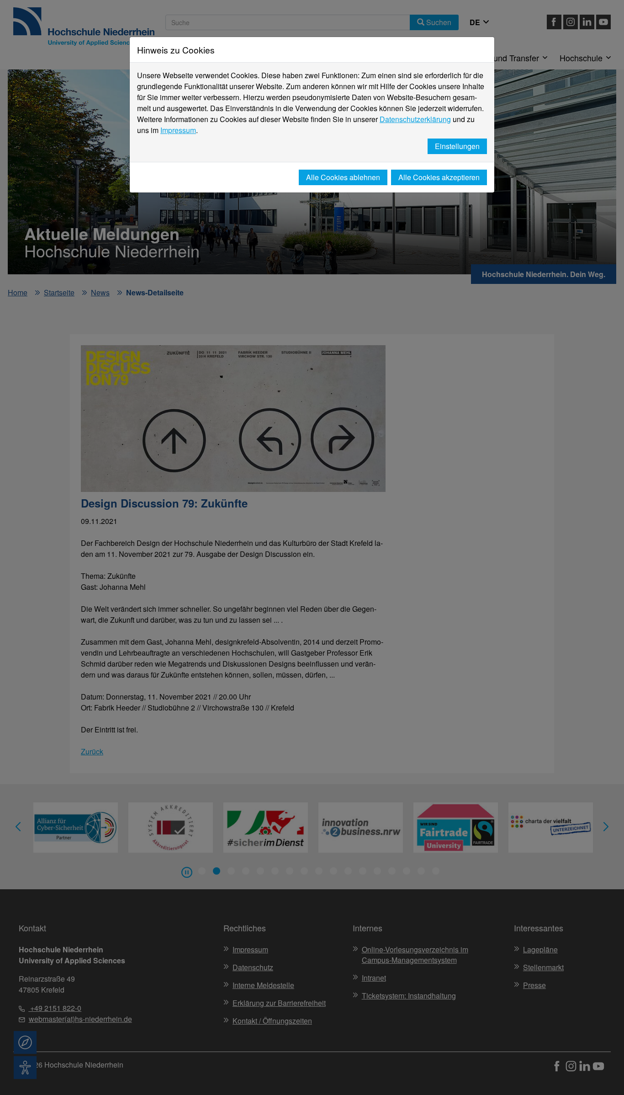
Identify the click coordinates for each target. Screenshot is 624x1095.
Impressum (178, 130)
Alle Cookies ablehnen (343, 177)
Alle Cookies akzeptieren (439, 177)
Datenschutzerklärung (415, 119)
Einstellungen (457, 146)
